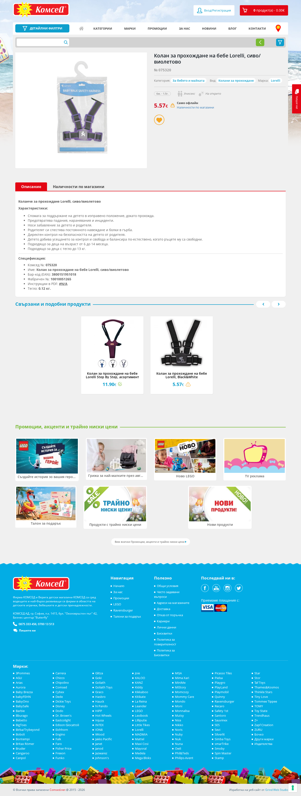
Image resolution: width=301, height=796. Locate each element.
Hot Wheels (103, 715)
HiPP (98, 711)
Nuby (179, 734)
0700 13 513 (46, 624)
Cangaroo (22, 753)
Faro (58, 744)
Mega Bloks (143, 758)
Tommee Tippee (265, 701)
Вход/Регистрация (217, 10)
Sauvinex (221, 720)
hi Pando (101, 706)
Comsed (61, 687)
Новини (209, 28)
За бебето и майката (189, 80)
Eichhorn (61, 730)
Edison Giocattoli (67, 725)
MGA (178, 673)
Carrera (60, 673)
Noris (178, 730)
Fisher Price (63, 748)
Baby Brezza (24, 692)
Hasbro (100, 697)
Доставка (163, 609)
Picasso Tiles (223, 673)
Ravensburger (123, 610)
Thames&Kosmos (266, 687)
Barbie (20, 711)
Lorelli (275, 80)
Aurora (20, 687)
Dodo (59, 711)
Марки (130, 28)
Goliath (100, 682)
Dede (59, 697)
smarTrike (222, 744)
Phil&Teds (182, 753)
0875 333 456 (27, 624)
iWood (99, 734)
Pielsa (219, 678)
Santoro (220, 715)
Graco (99, 692)
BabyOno (22, 701)
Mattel (139, 739)
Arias (19, 682)
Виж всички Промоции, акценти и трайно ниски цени (149, 541)
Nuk (178, 739)
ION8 (99, 730)
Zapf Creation (263, 725)
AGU (19, 678)
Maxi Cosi (141, 744)
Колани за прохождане (236, 80)
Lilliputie (141, 720)
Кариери (163, 621)
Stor (257, 678)
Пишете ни (27, 630)
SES (217, 725)
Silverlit (220, 734)
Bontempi (23, 739)
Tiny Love (261, 697)
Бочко (259, 734)
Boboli (20, 734)
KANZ (139, 682)
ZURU (258, 730)
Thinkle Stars (263, 692)
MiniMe (180, 682)
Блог (232, 28)
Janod (99, 748)
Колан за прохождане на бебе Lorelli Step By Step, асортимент (112, 375)
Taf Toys (259, 682)
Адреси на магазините (278, 28)
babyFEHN (23, 697)
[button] (264, 10)
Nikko (179, 725)
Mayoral (141, 748)
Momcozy (182, 692)
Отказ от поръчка (170, 615)
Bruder (20, 748)
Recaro (219, 706)
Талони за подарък (127, 616)
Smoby (220, 748)
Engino (60, 734)
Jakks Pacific (103, 739)
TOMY (258, 706)
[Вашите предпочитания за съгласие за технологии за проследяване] (292, 787)
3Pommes (23, 673)
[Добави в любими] (159, 120)
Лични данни (166, 627)
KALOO (140, 678)
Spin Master (223, 753)
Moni (178, 706)
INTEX (99, 725)
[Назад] (260, 42)
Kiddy (139, 687)
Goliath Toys (103, 687)
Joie (137, 673)
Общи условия (167, 586)
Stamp (219, 758)
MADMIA (141, 734)
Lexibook (141, 715)
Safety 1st (221, 711)
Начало (81, 28)
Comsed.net (57, 790)
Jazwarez (101, 753)
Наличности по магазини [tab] (78, 186)
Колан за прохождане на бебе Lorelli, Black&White (181, 375)
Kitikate (140, 697)
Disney (60, 706)
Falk (58, 739)
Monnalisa (182, 711)
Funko (59, 758)
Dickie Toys (63, 701)
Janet (98, 744)
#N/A (63, 283)
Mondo (180, 701)
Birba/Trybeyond (28, 730)
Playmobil (222, 692)
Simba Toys (222, 739)
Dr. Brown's (63, 715)
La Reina (141, 701)
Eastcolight (63, 720)
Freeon (60, 753)
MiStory (180, 687)
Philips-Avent (184, 758)
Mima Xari (182, 678)
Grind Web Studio (276, 790)
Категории (102, 28)
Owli (178, 748)
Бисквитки (164, 633)
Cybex (59, 692)
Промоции (157, 28)
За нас (184, 28)
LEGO (117, 604)
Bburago (22, 715)
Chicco (60, 678)
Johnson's (102, 758)
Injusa (99, 720)
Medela (140, 753)
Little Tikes (142, 725)
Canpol (21, 758)
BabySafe (22, 706)
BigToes (21, 725)
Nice (178, 720)
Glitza (99, 673)
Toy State (260, 711)
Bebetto (21, 720)
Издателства (263, 744)
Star (257, 673)
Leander (141, 706)
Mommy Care (184, 697)
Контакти (257, 28)
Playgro (220, 682)
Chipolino (62, 682)
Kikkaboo (141, 692)
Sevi (217, 730)
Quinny (220, 697)
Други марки (263, 739)
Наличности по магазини (195, 107)
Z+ (256, 720)
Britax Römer (25, 744)
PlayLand (221, 687)
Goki (98, 678)
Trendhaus (261, 715)
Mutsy (179, 715)
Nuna (179, 744)
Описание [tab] (31, 186)
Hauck (99, 701)
